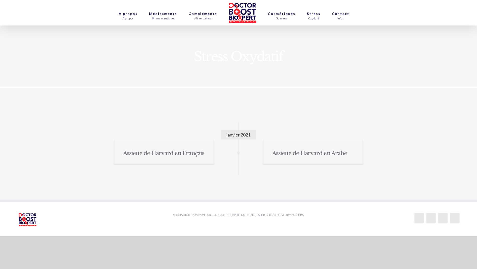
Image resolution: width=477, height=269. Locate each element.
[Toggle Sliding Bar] (362, 12)
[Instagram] (443, 218)
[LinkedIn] (455, 218)
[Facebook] (419, 218)
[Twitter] (431, 218)
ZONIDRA (297, 214)
